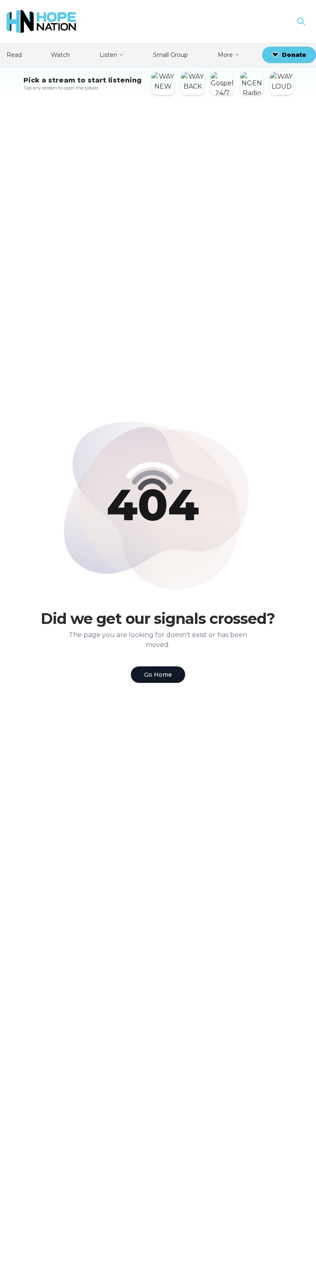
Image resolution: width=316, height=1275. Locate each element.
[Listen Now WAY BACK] (192, 83)
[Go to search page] (301, 21)
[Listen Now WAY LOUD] (281, 83)
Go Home (158, 674)
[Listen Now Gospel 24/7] (222, 83)
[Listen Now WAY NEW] (162, 83)
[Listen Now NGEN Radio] (251, 83)
